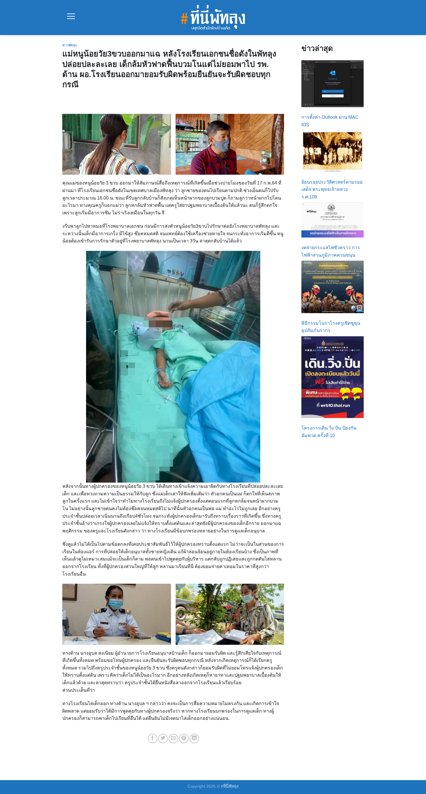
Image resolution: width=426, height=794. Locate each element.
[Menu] (71, 16)
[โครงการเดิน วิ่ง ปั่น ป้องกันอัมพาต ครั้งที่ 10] (332, 377)
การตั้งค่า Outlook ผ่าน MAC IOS (330, 121)
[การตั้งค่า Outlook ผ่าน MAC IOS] (332, 83)
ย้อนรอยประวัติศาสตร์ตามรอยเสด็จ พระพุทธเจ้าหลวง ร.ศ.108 (332, 189)
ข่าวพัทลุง (69, 45)
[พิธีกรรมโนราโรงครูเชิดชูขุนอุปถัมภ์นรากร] (332, 287)
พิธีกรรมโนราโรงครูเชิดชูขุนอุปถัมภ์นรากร (330, 327)
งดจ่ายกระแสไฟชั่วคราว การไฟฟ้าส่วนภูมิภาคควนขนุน (330, 251)
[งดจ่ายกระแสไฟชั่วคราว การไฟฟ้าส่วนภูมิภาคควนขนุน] (332, 220)
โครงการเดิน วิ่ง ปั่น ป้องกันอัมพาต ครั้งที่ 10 (328, 432)
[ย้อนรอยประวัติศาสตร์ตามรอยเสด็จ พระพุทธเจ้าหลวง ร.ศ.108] (332, 151)
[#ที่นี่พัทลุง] (213, 17)
